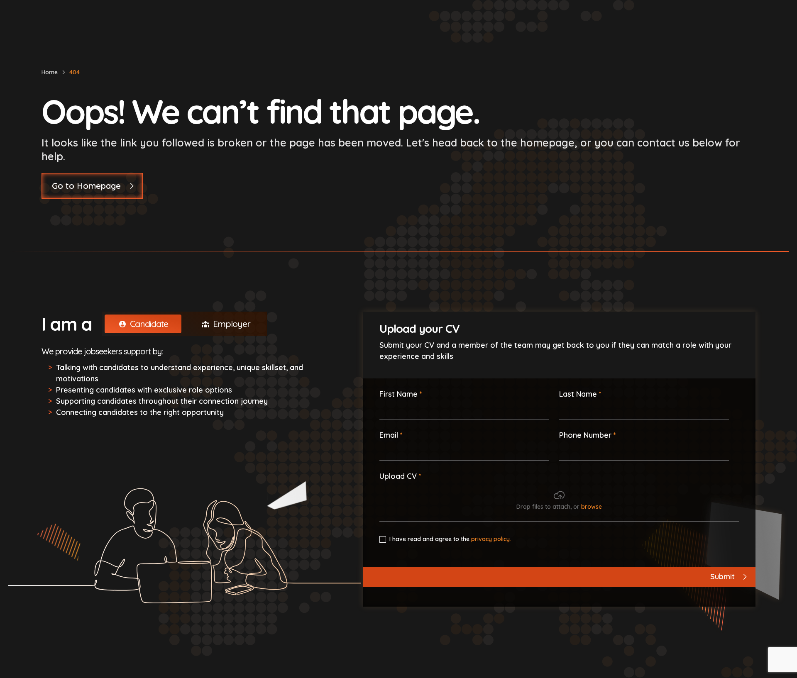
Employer (231, 323)
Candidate (149, 323)
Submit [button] (722, 576)
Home (50, 72)
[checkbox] (382, 539)
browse (591, 506)
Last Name (578, 394)
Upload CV (398, 476)
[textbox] (464, 409)
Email (388, 435)
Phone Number (585, 435)
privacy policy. (491, 539)
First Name (398, 394)
